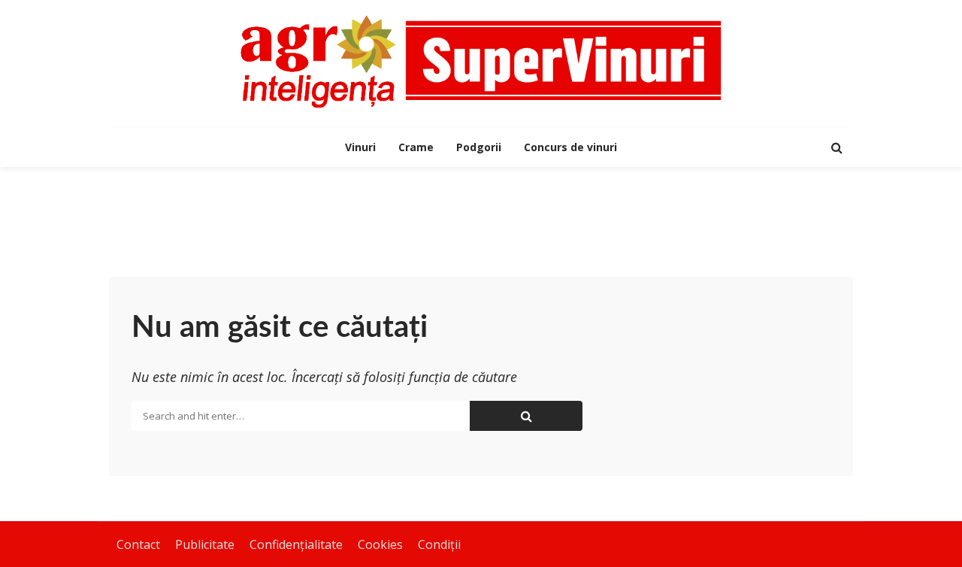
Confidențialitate (296, 544)
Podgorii (478, 147)
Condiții (439, 544)
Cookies (380, 544)
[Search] (836, 147)
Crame (416, 147)
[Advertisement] (481, 216)
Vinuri (360, 147)
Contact (138, 544)
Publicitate (204, 544)
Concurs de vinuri (570, 147)
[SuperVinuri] (481, 61)
